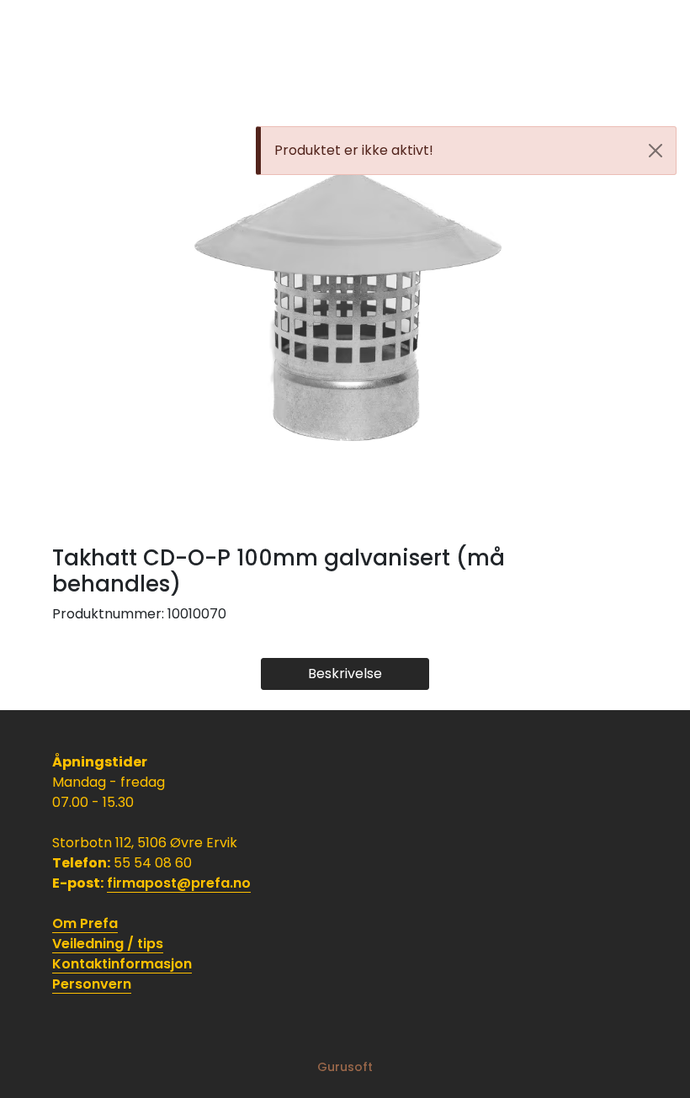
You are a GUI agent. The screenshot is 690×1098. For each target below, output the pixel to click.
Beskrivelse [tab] (345, 673)
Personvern (91, 984)
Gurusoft (345, 1066)
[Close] (655, 150)
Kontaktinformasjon (122, 963)
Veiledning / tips (107, 943)
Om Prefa (85, 923)
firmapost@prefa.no (179, 883)
